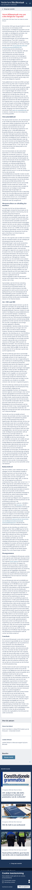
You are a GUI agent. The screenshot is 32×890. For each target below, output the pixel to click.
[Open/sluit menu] (29, 3)
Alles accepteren (24, 887)
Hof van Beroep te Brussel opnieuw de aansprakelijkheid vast (14, 46)
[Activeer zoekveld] (26, 3)
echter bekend (14, 561)
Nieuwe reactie (8, 757)
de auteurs (20, 505)
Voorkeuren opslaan (7, 887)
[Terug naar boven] (30, 762)
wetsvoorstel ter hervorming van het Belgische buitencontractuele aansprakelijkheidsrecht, (15, 521)
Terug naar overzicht (9, 9)
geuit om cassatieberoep (19, 110)
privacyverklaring (7, 878)
